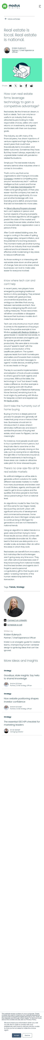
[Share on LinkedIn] (21, 86)
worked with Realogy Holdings (24, 332)
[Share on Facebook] (26, 86)
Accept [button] (16, 1035)
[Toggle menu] (40, 6)
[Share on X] (15, 86)
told (21, 187)
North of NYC (12, 401)
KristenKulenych (12, 635)
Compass (8, 179)
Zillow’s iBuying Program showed (21, 208)
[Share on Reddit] (31, 86)
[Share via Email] (10, 86)
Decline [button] (27, 1035)
